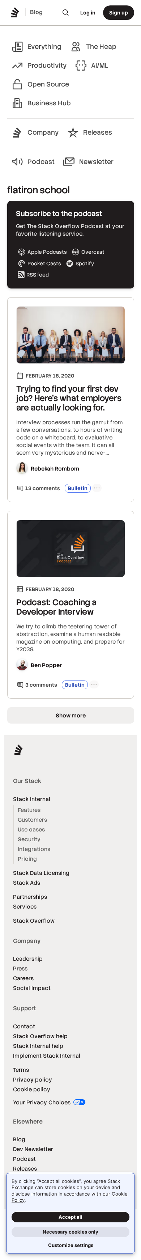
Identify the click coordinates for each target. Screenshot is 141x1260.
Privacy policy (32, 1079)
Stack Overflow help (40, 1036)
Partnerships (30, 896)
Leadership (28, 958)
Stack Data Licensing (41, 872)
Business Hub (49, 103)
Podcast (41, 161)
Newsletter (96, 161)
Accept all (70, 1217)
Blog (19, 1139)
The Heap (101, 46)
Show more (71, 715)
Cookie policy (31, 1089)
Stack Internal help (38, 1045)
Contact (24, 1026)
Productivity (47, 65)
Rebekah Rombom (55, 468)
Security (29, 839)
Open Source (48, 84)
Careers (23, 978)
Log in (87, 12)
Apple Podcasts (47, 252)
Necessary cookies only (70, 1232)
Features (29, 809)
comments (42, 488)
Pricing (27, 858)
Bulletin (77, 488)
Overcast (92, 252)
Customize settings (70, 1245)
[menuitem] (65, 12)
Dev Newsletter (33, 1149)
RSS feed (37, 274)
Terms (21, 1069)
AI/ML (99, 65)
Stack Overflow (34, 920)
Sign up (118, 12)
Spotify (85, 263)
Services (25, 906)
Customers (32, 819)
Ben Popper (46, 665)
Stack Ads (26, 882)
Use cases (31, 829)
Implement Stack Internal (46, 1055)
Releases (97, 132)
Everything (44, 46)
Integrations (34, 849)
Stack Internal (31, 799)
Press (20, 968)
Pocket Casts (44, 263)
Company (43, 132)
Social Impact (32, 988)
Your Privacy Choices (42, 1102)
